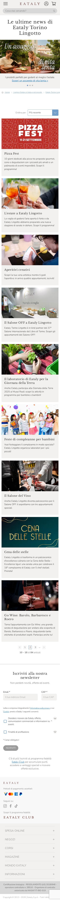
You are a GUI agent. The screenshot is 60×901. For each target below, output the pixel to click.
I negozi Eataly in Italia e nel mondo (27, 92)
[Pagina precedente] (20, 647)
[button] (46, 4)
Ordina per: (21, 112)
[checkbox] (5, 721)
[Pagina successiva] (44, 647)
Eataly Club (18, 762)
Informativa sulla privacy (40, 708)
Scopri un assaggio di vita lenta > (30, 80)
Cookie (6, 711)
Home (7, 92)
